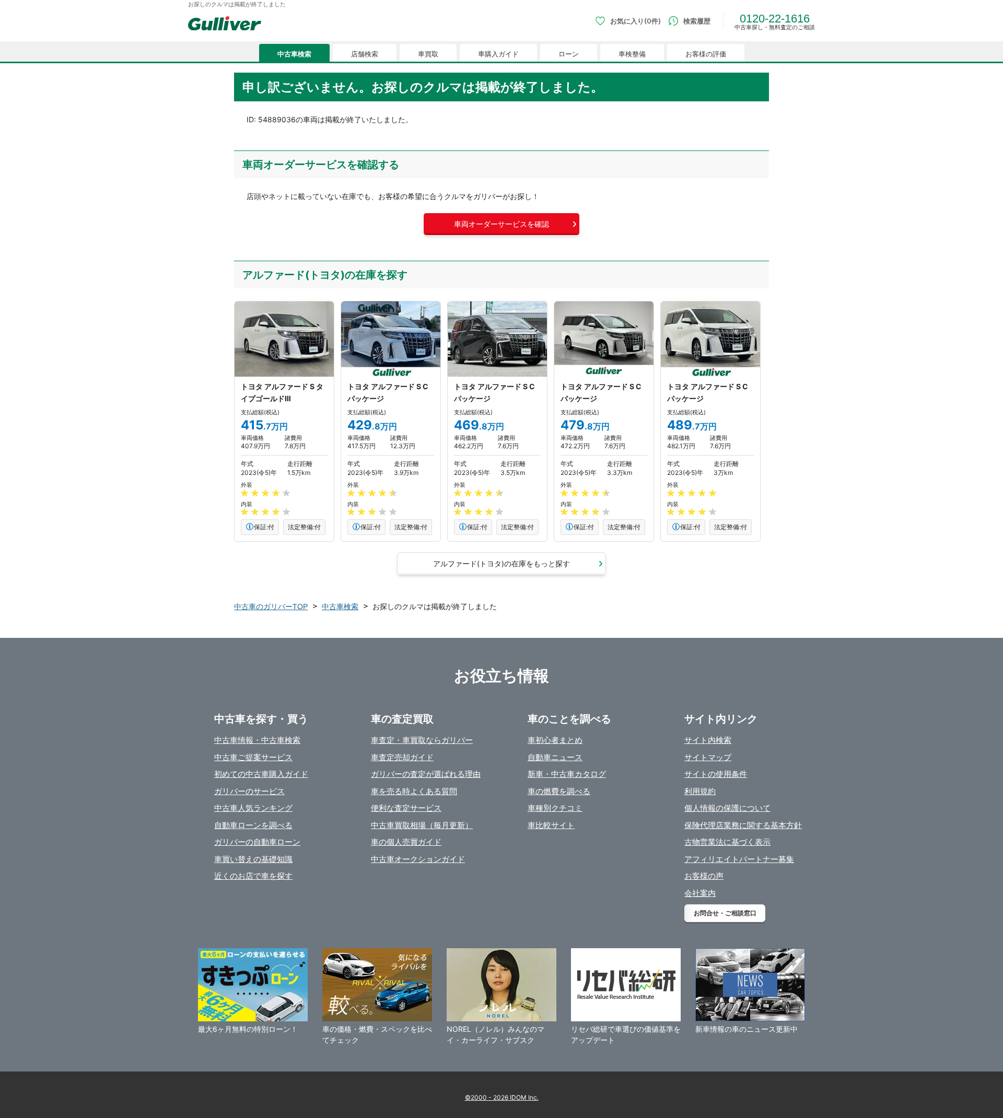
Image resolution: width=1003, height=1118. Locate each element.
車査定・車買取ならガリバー (422, 740)
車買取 (428, 54)
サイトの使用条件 (715, 774)
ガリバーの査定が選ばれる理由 (426, 774)
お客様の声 (704, 876)
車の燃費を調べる (559, 791)
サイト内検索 (707, 740)
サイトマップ (707, 757)
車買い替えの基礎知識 (253, 859)
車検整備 (632, 54)
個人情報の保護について (727, 808)
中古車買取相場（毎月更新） (422, 825)
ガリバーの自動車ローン (257, 842)
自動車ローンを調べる (253, 825)
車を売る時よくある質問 (414, 791)
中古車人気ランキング (253, 808)
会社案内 (700, 893)
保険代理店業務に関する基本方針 (743, 825)
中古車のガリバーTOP (271, 606)
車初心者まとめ (555, 740)
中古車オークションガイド (418, 859)
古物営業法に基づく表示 (727, 842)
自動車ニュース (555, 757)
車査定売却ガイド (402, 757)
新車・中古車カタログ (567, 774)
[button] (501, 224)
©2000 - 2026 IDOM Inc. (502, 1097)
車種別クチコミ (555, 808)
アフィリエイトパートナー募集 (739, 859)
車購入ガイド (498, 54)
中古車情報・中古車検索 (257, 740)
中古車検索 (294, 54)
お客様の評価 (705, 54)
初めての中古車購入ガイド (261, 774)
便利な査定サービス (406, 808)
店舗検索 (364, 54)
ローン (568, 54)
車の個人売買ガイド (406, 842)
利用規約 (700, 791)
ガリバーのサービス (249, 791)
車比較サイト (551, 825)
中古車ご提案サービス (253, 757)
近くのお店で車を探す (253, 876)
